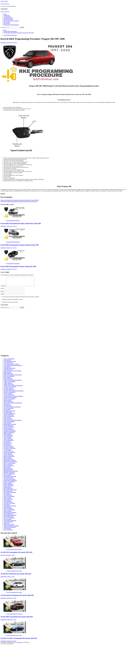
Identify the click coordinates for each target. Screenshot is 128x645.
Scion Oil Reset (7, 500)
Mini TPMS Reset (8, 468)
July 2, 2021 (13, 226)
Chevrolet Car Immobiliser (10, 386)
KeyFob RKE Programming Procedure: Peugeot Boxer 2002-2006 (21, 223)
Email (2, 291)
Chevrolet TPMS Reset (9, 389)
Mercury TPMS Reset (9, 465)
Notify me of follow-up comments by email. (12, 299)
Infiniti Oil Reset (7, 433)
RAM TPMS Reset (8, 488)
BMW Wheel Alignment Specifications (13, 374)
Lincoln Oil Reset (8, 453)
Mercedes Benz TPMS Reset (10, 461)
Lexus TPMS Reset (8, 451)
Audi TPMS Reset (8, 369)
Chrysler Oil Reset (8, 393)
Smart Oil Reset (7, 507)
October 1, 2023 (10, 555)
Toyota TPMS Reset (8, 521)
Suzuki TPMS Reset (8, 516)
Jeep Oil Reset (7, 441)
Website (2, 294)
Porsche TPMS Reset (9, 485)
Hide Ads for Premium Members (11, 24)
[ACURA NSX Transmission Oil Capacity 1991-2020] (15, 546)
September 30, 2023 (11, 598)
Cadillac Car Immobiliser (9, 381)
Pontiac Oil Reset (8, 483)
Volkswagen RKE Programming (11, 525)
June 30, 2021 (13, 42)
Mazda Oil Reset (7, 457)
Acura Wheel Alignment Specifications (13, 365)
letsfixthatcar (4, 555)
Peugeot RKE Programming (10, 35)
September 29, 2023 (11, 619)
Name (2, 288)
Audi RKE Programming (9, 368)
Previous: (20, 200)
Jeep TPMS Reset (8, 443)
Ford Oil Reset (7, 409)
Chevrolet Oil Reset (8, 388)
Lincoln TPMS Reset (8, 455)
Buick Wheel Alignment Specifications (13, 380)
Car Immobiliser (7, 16)
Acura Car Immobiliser (9, 358)
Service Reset (7, 504)
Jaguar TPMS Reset (8, 439)
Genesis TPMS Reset (9, 414)
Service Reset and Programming (11, 20)
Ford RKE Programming (9, 410)
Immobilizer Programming (10, 431)
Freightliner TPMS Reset (9, 413)
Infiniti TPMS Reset (8, 435)
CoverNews (19, 642)
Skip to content (4, 1)
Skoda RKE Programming (10, 505)
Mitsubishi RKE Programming (11, 471)
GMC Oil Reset (7, 417)
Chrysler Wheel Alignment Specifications (13, 396)
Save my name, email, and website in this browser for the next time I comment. (20, 296)
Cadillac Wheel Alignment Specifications (13, 385)
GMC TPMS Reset (8, 418)
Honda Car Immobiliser (9, 421)
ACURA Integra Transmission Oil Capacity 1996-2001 (17, 595)
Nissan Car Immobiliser (9, 473)
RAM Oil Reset (7, 487)
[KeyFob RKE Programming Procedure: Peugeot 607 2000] (15, 261)
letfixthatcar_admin (5, 42)
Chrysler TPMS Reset (9, 394)
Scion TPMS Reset (8, 501)
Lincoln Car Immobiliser (9, 452)
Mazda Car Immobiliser (9, 456)
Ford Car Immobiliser (9, 408)
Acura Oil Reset (7, 360)
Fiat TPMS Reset (8, 405)
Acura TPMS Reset (8, 362)
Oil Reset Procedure (8, 18)
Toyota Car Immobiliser (9, 517)
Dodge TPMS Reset (8, 401)
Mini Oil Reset (7, 467)
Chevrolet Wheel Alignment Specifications (13, 390)
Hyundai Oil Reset (8, 428)
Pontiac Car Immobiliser (9, 481)
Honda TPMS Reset (8, 425)
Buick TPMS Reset (8, 378)
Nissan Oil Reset (7, 475)
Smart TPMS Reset (8, 508)
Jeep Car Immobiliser (8, 440)
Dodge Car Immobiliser (9, 398)
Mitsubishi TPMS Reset (9, 472)
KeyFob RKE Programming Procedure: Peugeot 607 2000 (18, 266)
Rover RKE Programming (10, 492)
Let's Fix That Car (5, 3)
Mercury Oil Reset (8, 464)
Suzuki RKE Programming (10, 515)
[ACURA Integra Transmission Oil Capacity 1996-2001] (15, 589)
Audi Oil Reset (7, 366)
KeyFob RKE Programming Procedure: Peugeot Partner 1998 (20, 245)
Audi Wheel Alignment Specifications (12, 370)
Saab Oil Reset (7, 493)
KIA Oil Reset (7, 444)
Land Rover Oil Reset (9, 447)
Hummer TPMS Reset (9, 427)
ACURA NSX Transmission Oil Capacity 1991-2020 (16, 552)
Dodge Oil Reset (7, 400)
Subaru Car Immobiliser (9, 509)
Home (5, 14)
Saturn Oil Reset (7, 497)
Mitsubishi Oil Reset (8, 469)
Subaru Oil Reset (8, 511)
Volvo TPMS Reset (8, 529)
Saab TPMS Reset (8, 495)
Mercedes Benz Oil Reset (9, 460)
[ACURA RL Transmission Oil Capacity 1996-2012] (15, 568)
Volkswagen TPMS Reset (10, 527)
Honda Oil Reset (7, 422)
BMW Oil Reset (7, 372)
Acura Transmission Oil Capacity (11, 364)
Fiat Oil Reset (7, 404)
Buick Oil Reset (7, 377)
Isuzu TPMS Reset (8, 436)
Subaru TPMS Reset (8, 513)
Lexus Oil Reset (7, 449)
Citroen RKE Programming (10, 397)
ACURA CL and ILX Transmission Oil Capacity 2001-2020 (19, 638)
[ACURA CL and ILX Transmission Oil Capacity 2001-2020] (15, 632)
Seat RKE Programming (9, 503)
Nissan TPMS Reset (8, 477)
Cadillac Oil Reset (8, 382)
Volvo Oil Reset (7, 528)
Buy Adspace (7, 23)
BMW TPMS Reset (8, 373)
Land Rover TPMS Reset (9, 448)
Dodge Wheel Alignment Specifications (13, 402)
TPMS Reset (7, 15)
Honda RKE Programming (10, 424)
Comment (3, 285)
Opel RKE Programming (9, 479)
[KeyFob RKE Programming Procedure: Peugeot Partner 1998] (15, 239)
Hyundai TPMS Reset (9, 429)
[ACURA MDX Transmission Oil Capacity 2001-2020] (15, 611)
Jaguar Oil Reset (7, 437)
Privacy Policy (7, 22)
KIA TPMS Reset (8, 445)
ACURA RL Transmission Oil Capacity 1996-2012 (16, 573)
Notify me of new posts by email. (10, 302)
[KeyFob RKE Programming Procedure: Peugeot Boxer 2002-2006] (15, 218)
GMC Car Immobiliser (9, 416)
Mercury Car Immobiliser (9, 463)
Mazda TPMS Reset (8, 459)
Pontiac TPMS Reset (8, 484)
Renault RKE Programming (10, 489)
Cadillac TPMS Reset (9, 384)
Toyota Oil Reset (7, 519)
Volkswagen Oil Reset (9, 524)
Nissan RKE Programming (10, 476)
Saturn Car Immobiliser (9, 496)
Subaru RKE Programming (10, 512)
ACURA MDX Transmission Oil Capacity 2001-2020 (17, 616)
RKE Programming (8, 19)
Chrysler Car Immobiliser (9, 392)
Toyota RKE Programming (10, 520)
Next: (19, 201)
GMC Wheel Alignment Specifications (13, 420)
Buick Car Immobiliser (9, 376)
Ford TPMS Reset (8, 412)
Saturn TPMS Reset (8, 499)
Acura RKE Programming (10, 361)
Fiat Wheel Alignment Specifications (12, 406)
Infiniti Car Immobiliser (9, 432)
